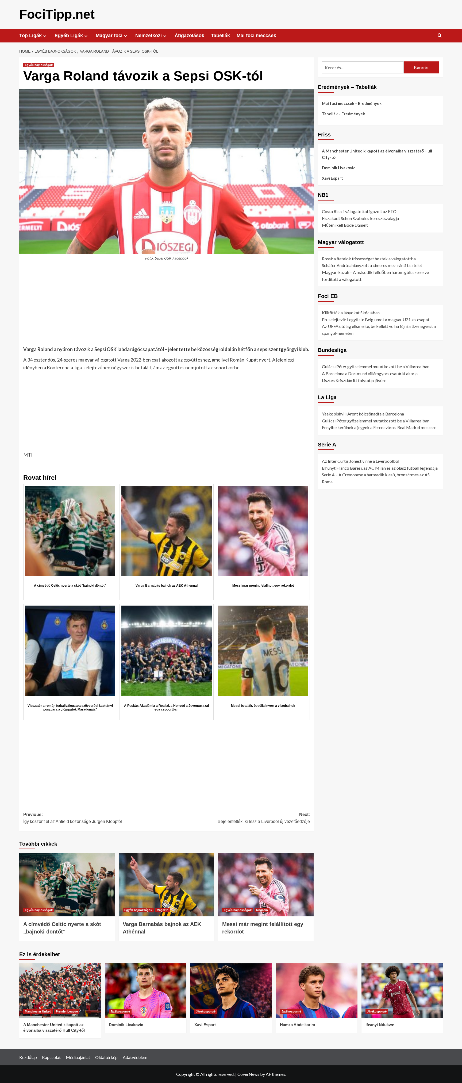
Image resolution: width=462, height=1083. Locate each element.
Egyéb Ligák (69, 35)
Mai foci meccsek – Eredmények (352, 103)
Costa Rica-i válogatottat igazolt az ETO (359, 211)
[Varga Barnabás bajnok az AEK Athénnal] (166, 884)
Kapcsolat (51, 1057)
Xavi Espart (332, 178)
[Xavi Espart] (231, 990)
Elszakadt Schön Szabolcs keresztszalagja (360, 218)
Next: (264, 818)
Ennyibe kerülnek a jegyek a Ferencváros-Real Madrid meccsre (379, 427)
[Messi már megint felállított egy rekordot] (266, 884)
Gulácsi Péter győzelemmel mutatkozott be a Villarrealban (375, 366)
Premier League (67, 1011)
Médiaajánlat (78, 1057)
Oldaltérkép (106, 1057)
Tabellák (220, 35)
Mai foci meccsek (256, 35)
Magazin (162, 910)
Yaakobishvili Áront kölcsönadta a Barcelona (363, 413)
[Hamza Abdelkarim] (316, 990)
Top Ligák (30, 35)
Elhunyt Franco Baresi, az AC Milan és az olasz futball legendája (380, 467)
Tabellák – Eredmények (343, 113)
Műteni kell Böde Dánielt (345, 224)
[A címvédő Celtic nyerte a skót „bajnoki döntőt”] (67, 884)
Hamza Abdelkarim (297, 1024)
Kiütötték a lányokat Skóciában (351, 312)
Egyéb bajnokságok (39, 64)
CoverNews (248, 1074)
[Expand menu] (45, 36)
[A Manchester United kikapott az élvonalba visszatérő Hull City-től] (60, 990)
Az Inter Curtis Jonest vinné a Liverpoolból (360, 461)
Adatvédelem (135, 1057)
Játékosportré (120, 1011)
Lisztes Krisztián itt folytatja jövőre (354, 380)
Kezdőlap (28, 1057)
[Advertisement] (166, 306)
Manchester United (38, 1011)
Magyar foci (109, 35)
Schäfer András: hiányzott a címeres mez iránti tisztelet (372, 265)
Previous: (72, 818)
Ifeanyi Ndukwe (379, 1024)
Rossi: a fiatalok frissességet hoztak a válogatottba (369, 258)
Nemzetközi (148, 35)
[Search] (439, 35)
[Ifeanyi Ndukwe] (402, 990)
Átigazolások (189, 35)
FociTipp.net (57, 14)
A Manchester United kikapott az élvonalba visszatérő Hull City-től (377, 154)
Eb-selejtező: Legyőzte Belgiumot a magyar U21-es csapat (375, 319)
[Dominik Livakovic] (145, 990)
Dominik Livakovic (338, 167)
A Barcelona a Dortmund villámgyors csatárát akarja (370, 373)
